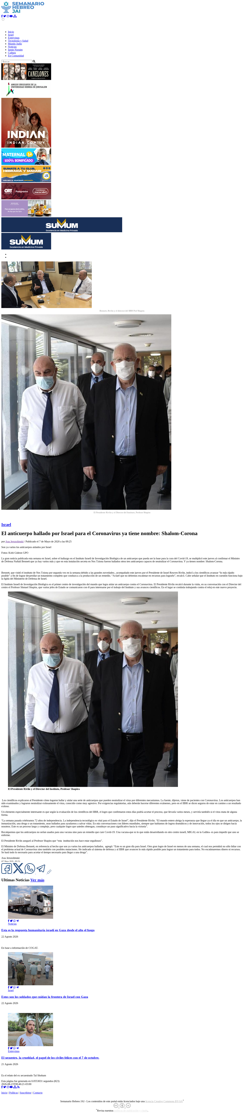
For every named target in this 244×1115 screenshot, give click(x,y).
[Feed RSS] (18, 1087)
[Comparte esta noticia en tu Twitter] (19, 872)
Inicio (11, 31)
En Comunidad (16, 55)
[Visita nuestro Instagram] (8, 16)
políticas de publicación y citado (131, 1110)
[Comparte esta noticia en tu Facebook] (7, 872)
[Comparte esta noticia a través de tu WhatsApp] (30, 872)
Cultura (12, 52)
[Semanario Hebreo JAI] (22, 13)
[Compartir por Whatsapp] (14, 920)
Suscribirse (25, 1092)
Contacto (37, 1092)
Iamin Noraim (15, 49)
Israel (11, 34)
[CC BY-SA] (122, 1105)
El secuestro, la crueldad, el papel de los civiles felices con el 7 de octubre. (50, 1057)
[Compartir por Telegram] (41, 872)
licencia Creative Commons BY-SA (164, 1101)
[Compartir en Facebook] (8, 920)
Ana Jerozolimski (14, 541)
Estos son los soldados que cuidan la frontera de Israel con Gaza (44, 997)
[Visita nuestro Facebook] (2, 16)
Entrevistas (13, 37)
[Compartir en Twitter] (11, 920)
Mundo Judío (15, 43)
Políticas (13, 1092)
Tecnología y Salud (18, 40)
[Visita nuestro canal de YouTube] (11, 16)
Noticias (12, 46)
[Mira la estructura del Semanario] (15, 16)
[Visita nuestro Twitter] (4, 16)
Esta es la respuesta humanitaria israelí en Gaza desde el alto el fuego (48, 930)
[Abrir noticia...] (30, 917)
